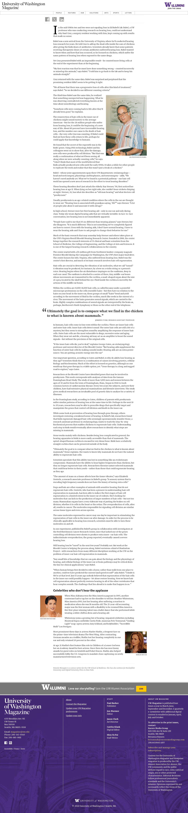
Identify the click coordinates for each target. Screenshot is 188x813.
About (68, 700)
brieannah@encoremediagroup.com (166, 739)
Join (141, 688)
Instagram (11, 742)
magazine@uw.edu (20, 732)
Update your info (74, 715)
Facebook (6, 742)
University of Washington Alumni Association (54, 687)
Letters (128, 13)
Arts (106, 13)
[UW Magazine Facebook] (46, 20)
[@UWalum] (54, 20)
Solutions (94, 13)
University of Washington (94, 800)
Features (72, 13)
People (59, 13)
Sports (116, 13)
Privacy (16, 748)
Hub (82, 13)
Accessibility (8, 748)
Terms (23, 748)
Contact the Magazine (76, 704)
